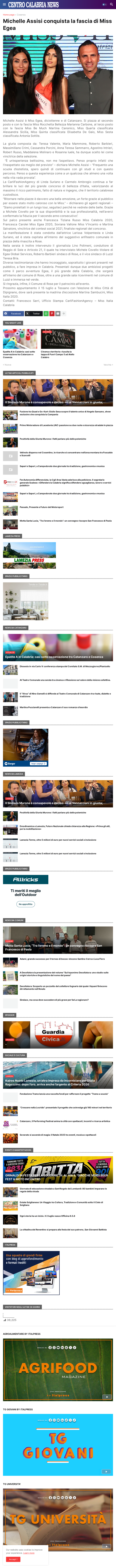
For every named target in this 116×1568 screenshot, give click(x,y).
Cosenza (21, 15)
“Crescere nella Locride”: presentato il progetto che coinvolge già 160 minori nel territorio (66, 1107)
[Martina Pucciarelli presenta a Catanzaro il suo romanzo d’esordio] (10, 711)
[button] (4, 4)
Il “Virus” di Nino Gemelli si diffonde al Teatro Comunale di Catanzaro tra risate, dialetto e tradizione (65, 695)
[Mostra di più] (63, 313)
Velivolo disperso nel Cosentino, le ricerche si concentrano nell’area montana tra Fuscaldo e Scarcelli (66, 453)
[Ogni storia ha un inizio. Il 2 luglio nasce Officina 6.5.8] (10, 1219)
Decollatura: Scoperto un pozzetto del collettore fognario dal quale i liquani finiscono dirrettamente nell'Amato (63, 987)
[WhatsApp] (46, 313)
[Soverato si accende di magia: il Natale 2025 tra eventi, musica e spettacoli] (10, 1138)
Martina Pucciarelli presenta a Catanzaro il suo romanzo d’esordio (54, 707)
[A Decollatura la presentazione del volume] (10, 976)
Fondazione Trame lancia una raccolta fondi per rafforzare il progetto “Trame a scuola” (64, 1094)
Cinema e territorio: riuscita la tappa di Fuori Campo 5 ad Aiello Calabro (57, 354)
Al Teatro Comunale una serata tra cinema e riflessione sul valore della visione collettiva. (65, 680)
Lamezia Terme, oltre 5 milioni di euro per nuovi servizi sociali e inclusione (58, 840)
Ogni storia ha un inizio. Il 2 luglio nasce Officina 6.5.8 (47, 1216)
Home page (8, 15)
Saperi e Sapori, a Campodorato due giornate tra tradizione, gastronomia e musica (62, 466)
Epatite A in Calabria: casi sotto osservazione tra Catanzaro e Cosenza (19, 354)
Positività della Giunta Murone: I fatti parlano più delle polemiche (53, 439)
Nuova (8, 364)
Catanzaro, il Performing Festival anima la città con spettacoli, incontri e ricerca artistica (65, 1121)
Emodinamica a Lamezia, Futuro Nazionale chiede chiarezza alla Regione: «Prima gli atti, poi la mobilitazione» (65, 827)
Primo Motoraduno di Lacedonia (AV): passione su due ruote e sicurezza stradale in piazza (66, 425)
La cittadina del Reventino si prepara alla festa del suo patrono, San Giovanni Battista (63, 1229)
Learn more (28, 1553)
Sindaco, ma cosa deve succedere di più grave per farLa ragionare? (54, 1000)
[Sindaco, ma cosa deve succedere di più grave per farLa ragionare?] (10, 1003)
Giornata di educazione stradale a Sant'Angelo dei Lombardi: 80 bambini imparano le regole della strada (63, 1190)
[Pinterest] (52, 313)
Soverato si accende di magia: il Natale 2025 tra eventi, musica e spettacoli (58, 1134)
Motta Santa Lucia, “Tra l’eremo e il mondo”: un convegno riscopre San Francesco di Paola (66, 520)
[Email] (57, 313)
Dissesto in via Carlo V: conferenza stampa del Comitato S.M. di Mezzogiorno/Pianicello (65, 666)
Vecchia (107, 364)
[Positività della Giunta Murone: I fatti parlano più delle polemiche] (10, 442)
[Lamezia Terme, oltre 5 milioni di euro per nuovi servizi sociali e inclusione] (10, 843)
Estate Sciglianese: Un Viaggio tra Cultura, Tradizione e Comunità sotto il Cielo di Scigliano (61, 1203)
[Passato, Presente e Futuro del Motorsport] (10, 511)
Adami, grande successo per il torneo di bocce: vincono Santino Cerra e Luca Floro (62, 959)
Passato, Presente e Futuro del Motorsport (41, 507)
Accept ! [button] (13, 1559)
